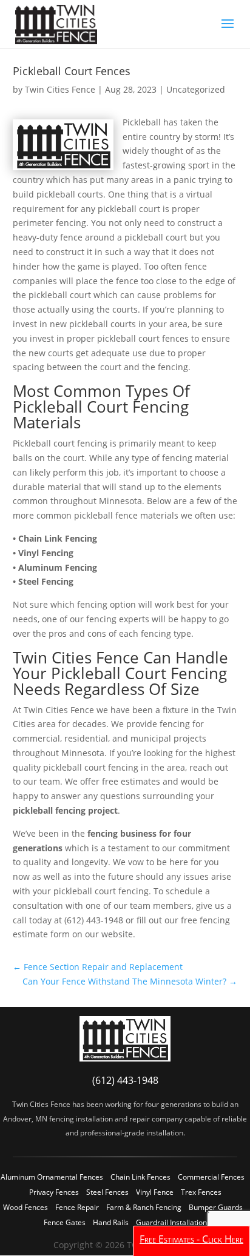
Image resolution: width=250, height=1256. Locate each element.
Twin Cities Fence (60, 89)
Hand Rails (111, 1222)
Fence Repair (77, 1207)
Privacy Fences (54, 1192)
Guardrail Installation (171, 1222)
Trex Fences (201, 1192)
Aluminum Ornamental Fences (52, 1177)
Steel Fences (107, 1192)
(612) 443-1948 (125, 1080)
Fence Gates (65, 1222)
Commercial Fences (211, 1177)
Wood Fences (25, 1207)
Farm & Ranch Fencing (143, 1207)
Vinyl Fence (155, 1192)
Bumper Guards (216, 1207)
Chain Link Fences (140, 1177)
